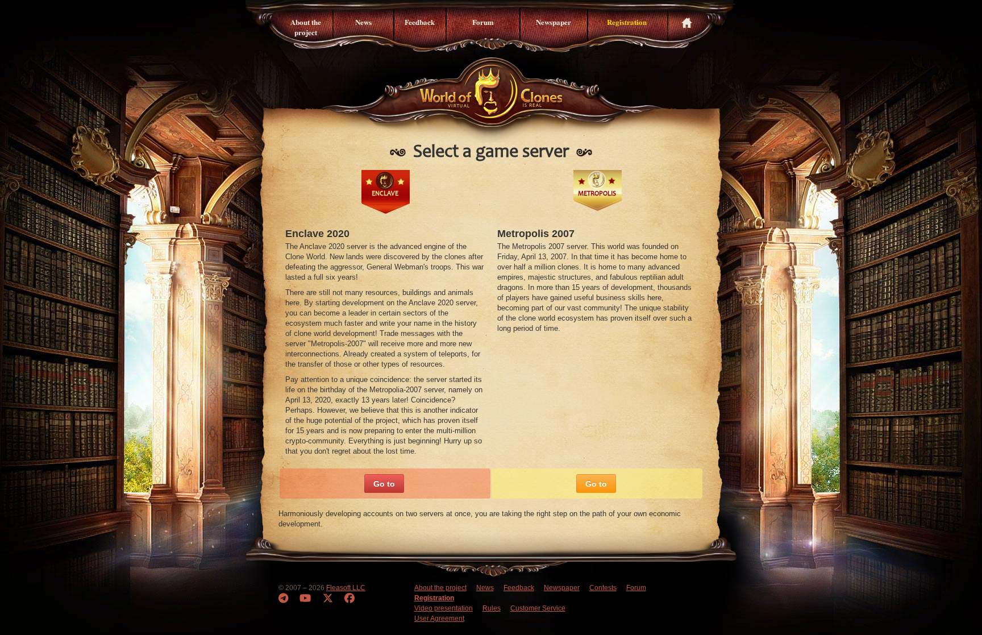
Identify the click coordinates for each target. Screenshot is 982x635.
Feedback (420, 21)
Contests (603, 588)
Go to (384, 483)
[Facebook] (349, 598)
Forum (483, 21)
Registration (627, 21)
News (363, 21)
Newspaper (553, 21)
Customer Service (537, 608)
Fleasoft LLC (345, 588)
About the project (305, 27)
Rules (491, 608)
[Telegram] (283, 598)
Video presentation (443, 608)
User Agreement (439, 618)
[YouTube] (305, 598)
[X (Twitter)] (328, 598)
